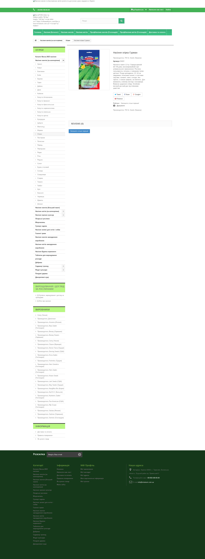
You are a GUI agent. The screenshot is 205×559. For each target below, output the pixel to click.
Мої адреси (85, 475)
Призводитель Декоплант (46, 319)
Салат (39, 163)
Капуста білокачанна (44, 97)
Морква (40, 130)
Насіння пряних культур (44, 215)
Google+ (138, 94)
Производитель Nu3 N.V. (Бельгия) (50, 392)
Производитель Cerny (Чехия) (48, 341)
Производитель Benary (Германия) (49, 331)
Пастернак (41, 138)
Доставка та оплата (44, 432)
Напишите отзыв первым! (130, 103)
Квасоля (40, 193)
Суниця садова (41, 226)
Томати (39, 182)
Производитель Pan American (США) (50, 401)
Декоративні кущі (42, 277)
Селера (40, 171)
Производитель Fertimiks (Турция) (49, 361)
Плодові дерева (41, 273)
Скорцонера (41, 174)
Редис (39, 152)
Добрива (38, 262)
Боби (39, 75)
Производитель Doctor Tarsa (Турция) (50, 348)
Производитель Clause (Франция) (49, 344)
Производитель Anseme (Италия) (49, 322)
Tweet (118, 94)
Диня (39, 90)
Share (127, 94)
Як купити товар (43, 439)
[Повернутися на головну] (35, 40)
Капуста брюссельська (45, 104)
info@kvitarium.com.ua (146, 482)
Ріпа (38, 156)
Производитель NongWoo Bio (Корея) (50, 388)
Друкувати (121, 106)
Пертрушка (41, 149)
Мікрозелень (40, 222)
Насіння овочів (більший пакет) (47, 208)
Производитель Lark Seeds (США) (49, 381)
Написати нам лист (156, 10)
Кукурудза (41, 119)
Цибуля (40, 123)
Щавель (40, 200)
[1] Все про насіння (44, 301)
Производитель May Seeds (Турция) (50, 385)
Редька (39, 160)
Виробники (42, 309)
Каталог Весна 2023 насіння (45, 57)
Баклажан (40, 71)
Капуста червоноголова (45, 108)
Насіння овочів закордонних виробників (46, 239)
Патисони (40, 141)
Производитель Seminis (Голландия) (50, 418)
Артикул (116, 61)
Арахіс (39, 64)
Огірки (39, 134)
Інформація (42, 426)
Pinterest (119, 99)
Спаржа (40, 178)
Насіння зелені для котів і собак (47, 230)
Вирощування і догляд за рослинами (49, 287)
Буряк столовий (43, 167)
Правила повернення (44, 435)
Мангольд (40, 127)
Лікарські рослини (42, 219)
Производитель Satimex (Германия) (50, 414)
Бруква (39, 79)
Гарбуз (39, 185)
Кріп (38, 189)
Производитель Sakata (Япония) (49, 411)
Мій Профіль (87, 465)
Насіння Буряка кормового (45, 251)
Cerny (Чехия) (42, 315)
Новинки (60, 469)
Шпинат (40, 204)
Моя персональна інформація (92, 478)
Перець (40, 145)
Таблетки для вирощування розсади (46, 257)
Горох (39, 82)
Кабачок (40, 93)
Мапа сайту (61, 484)
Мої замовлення (87, 469)
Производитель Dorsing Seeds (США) (50, 351)
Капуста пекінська (43, 112)
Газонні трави (40, 233)
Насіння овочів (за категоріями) (47, 60)
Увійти (168, 10)
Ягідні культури (41, 270)
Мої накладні (86, 472)
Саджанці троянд (41, 266)
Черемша (40, 196)
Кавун (39, 68)
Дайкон (39, 86)
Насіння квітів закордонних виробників (46, 246)
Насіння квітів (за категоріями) (47, 211)
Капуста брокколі (43, 101)
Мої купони (85, 481)
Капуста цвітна (42, 116)
